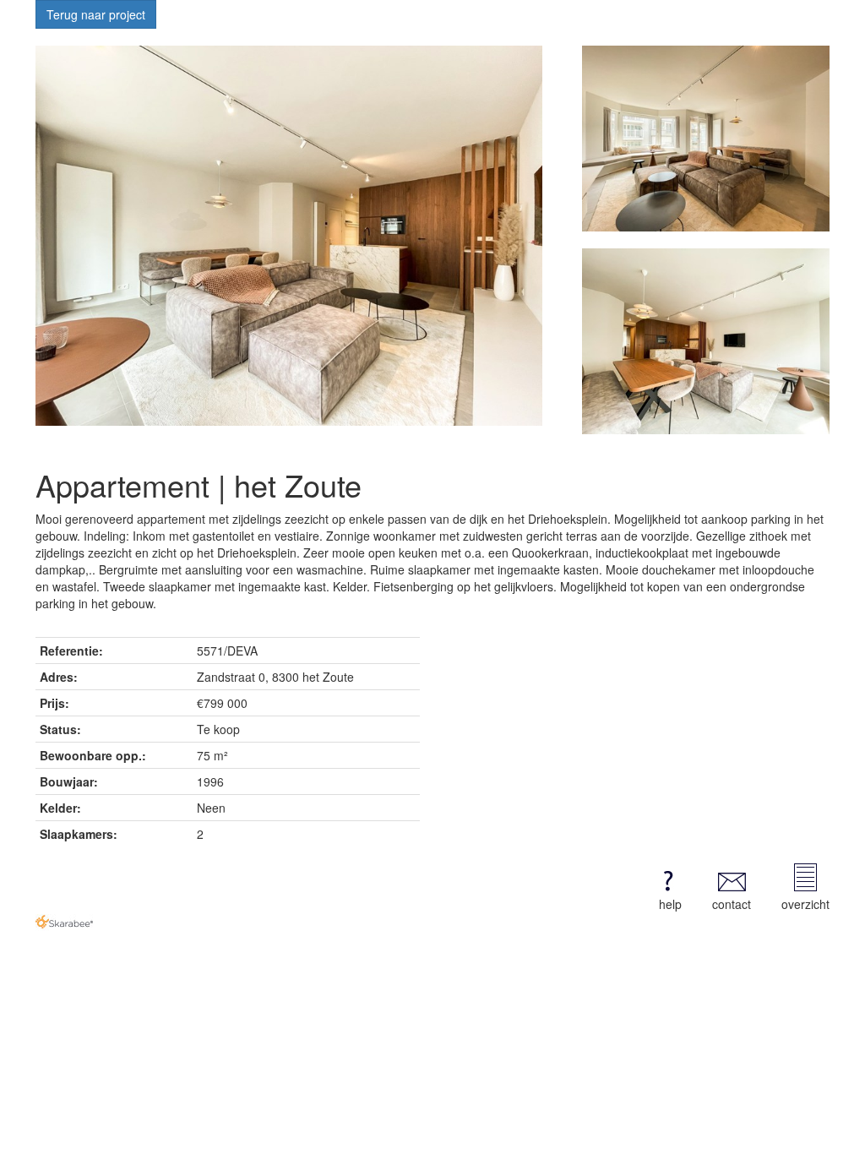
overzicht (805, 903)
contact (731, 903)
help (670, 903)
